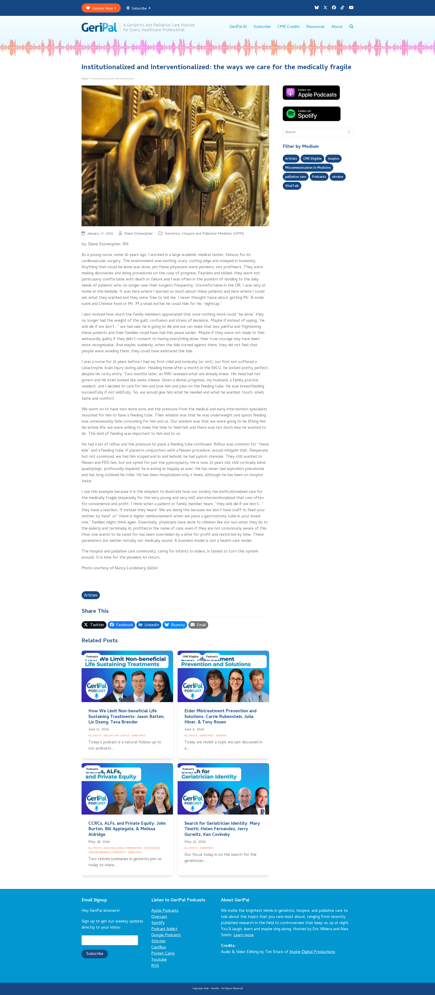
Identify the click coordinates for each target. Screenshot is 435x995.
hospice (333, 158)
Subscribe (139, 9)
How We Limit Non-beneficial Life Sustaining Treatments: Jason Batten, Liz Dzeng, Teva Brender (126, 717)
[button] (351, 27)
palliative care (295, 177)
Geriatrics (172, 234)
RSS (155, 966)
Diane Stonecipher (138, 234)
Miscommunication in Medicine (308, 167)
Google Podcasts (166, 935)
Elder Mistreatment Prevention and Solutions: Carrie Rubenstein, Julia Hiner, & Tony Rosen (220, 717)
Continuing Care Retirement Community (124, 850)
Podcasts (92, 657)
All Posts (95, 736)
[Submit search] (349, 132)
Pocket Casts (163, 954)
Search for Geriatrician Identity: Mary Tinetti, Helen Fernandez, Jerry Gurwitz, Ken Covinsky (222, 829)
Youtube (159, 960)
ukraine (337, 177)
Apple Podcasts (165, 911)
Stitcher (158, 941)
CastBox (158, 947)
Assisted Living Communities (123, 848)
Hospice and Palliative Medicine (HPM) (213, 234)
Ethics (125, 736)
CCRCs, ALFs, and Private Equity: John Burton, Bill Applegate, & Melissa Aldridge (127, 829)
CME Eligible (190, 657)
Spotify (158, 923)
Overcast (159, 917)
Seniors (221, 736)
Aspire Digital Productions (312, 952)
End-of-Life (111, 736)
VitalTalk (292, 186)
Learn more (244, 935)
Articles (90, 595)
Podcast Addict (164, 929)
